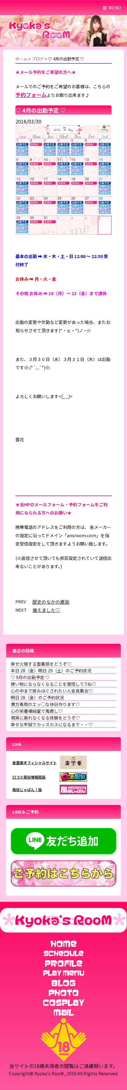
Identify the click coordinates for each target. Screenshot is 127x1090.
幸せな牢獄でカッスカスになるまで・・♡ (52, 724)
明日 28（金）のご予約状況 (37, 697)
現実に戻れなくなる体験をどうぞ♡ (45, 718)
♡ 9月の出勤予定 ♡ (30, 677)
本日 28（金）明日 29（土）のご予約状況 (51, 670)
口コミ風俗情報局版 (29, 777)
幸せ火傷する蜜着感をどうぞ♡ (41, 664)
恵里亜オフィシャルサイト (34, 762)
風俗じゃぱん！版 (27, 789)
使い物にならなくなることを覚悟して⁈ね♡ (53, 684)
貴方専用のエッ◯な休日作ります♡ (45, 704)
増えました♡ (46, 610)
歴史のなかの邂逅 (50, 601)
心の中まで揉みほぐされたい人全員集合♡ (52, 691)
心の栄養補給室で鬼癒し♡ (37, 711)
